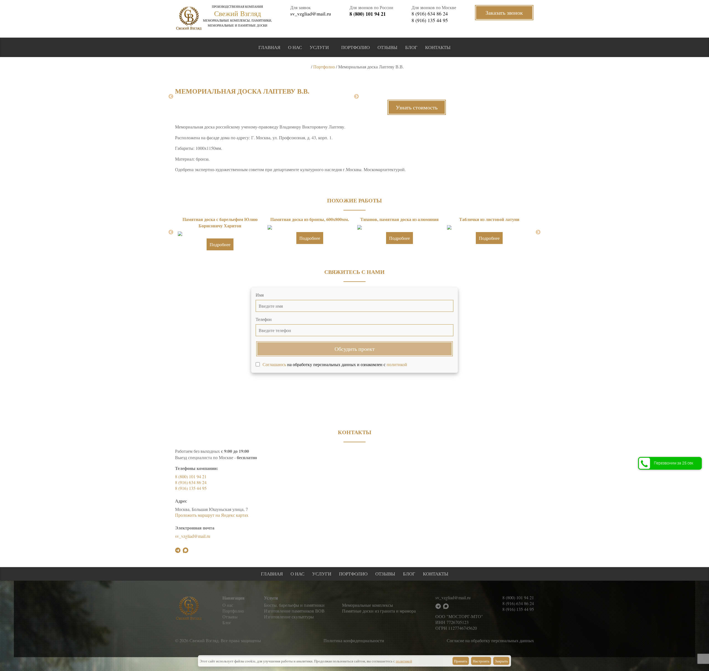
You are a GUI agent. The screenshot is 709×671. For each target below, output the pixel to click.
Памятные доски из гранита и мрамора (379, 611)
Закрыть (501, 661)
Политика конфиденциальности (353, 640)
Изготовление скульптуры (289, 616)
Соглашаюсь (274, 364)
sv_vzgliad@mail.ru (310, 13)
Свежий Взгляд (237, 13)
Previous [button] (171, 96)
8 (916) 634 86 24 (430, 13)
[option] (220, 235)
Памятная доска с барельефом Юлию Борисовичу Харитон (220, 222)
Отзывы (387, 47)
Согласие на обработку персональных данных (490, 640)
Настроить (481, 661)
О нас (295, 47)
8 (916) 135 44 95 (430, 20)
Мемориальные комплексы (367, 605)
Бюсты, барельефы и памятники (294, 605)
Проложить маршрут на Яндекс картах (211, 515)
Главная (269, 47)
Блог (411, 47)
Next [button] (356, 96)
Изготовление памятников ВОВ (294, 611)
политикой (397, 364)
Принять (460, 661)
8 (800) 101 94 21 (368, 13)
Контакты (438, 47)
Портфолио (355, 47)
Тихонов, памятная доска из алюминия (399, 219)
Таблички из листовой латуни (489, 219)
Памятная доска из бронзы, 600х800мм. (309, 219)
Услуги (319, 47)
